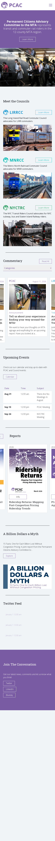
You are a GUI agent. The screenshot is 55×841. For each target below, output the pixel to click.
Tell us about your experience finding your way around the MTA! (27, 319)
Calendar (10, 376)
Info (18, 496)
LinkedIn (10, 689)
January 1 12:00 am (13, 614)
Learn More (27, 39)
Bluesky (9, 695)
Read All (45, 261)
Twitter (9, 683)
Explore (9, 555)
